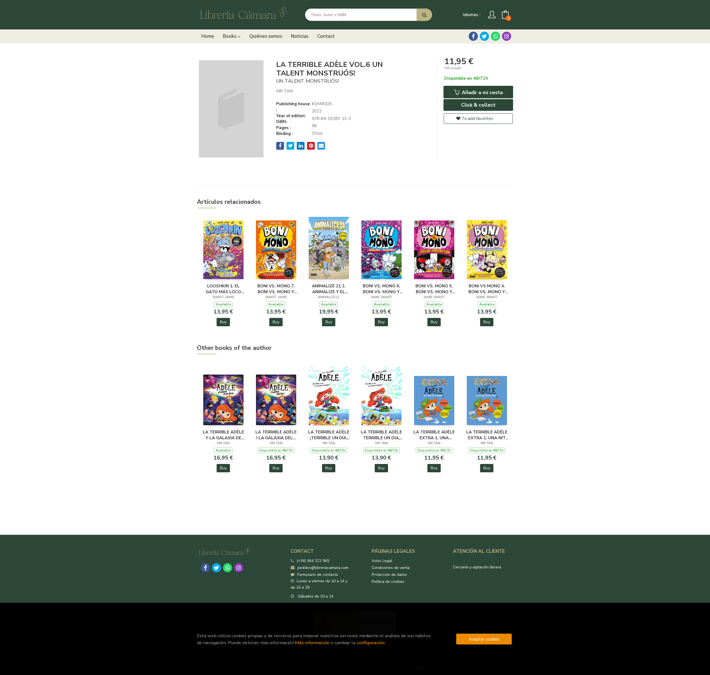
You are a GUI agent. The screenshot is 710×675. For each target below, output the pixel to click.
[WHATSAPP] (495, 36)
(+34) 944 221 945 (312, 560)
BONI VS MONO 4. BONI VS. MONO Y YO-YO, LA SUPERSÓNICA (486, 288)
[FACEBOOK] (473, 36)
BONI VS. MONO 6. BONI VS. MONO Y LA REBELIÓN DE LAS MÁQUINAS (381, 288)
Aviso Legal (382, 560)
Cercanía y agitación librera (477, 567)
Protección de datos (389, 574)
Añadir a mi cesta (481, 92)
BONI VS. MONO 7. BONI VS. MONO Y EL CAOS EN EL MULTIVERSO (276, 288)
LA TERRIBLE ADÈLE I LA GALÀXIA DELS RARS (276, 434)
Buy (223, 322)
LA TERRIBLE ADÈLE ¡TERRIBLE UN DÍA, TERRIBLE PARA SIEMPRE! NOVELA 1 (328, 434)
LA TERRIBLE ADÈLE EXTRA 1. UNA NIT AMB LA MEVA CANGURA (487, 434)
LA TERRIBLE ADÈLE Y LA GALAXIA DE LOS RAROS (223, 434)
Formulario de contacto (317, 574)
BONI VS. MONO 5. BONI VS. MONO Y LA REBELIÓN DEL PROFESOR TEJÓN (434, 288)
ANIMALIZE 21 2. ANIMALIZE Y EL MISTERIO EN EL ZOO (329, 288)
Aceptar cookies (484, 639)
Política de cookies (388, 581)
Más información (312, 642)
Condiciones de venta (391, 567)
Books (230, 36)
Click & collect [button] (478, 105)
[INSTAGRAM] (506, 36)
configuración (370, 642)
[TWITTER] (484, 36)
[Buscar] (424, 15)
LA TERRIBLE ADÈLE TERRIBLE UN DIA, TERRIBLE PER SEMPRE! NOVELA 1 (381, 434)
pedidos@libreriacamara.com (322, 567)
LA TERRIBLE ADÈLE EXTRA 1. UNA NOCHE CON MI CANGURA (434, 434)
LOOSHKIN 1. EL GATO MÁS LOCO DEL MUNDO (223, 288)
